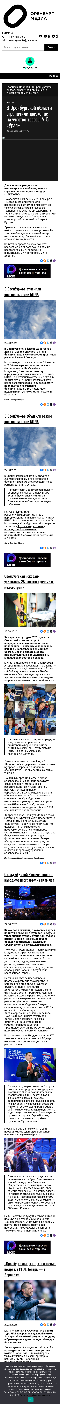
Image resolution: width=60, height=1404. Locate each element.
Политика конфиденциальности (35, 1395)
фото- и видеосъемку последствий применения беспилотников (28, 385)
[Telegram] (48, 260)
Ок (30, 1399)
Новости (24, 87)
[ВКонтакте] (41, 260)
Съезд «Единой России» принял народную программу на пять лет (29, 877)
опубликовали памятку (28, 371)
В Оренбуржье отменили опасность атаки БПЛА (23, 291)
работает (43, 780)
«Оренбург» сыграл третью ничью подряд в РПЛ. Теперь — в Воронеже (30, 1269)
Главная (12, 87)
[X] (51, 260)
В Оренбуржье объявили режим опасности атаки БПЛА (28, 418)
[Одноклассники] (44, 260)
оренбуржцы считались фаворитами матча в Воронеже (27, 1352)
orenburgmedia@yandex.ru (22, 40)
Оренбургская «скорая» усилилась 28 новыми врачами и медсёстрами (29, 581)
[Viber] (54, 260)
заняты (16, 820)
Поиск (51, 47)
